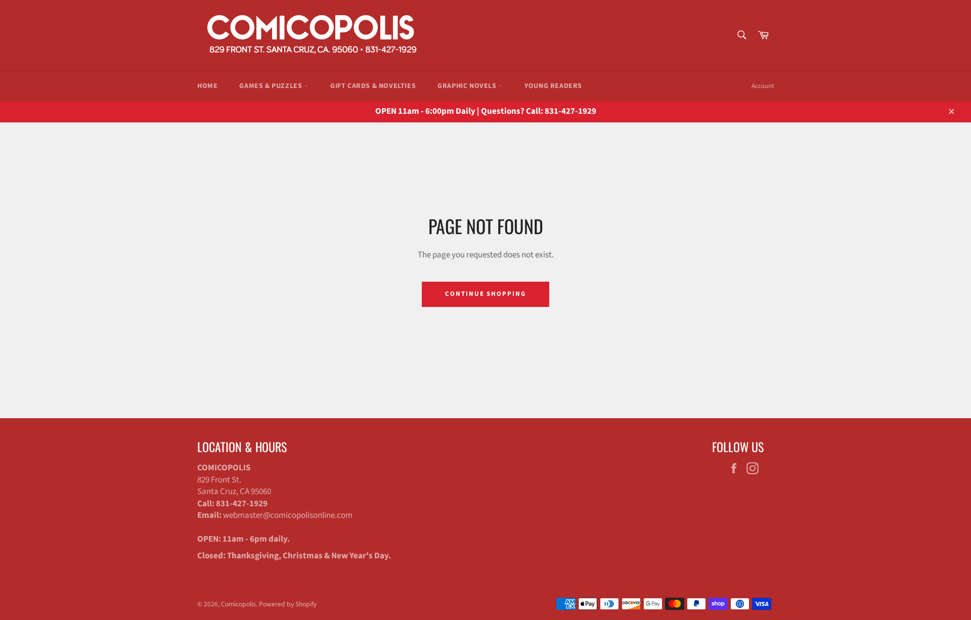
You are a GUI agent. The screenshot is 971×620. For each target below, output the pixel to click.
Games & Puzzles (271, 86)
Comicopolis (238, 604)
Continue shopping (485, 293)
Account (763, 86)
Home (207, 86)
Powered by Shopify (288, 604)
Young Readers (553, 86)
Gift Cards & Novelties (373, 86)
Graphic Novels (467, 86)
